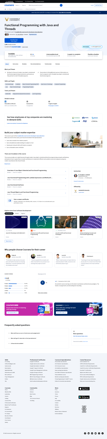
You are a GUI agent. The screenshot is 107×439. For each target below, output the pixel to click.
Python (6, 379)
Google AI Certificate (34, 361)
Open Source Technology (46, 84)
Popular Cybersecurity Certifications (88, 379)
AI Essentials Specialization (61, 361)
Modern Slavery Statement (61, 411)
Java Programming (36, 94)
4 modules (11, 54)
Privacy (56, 396)
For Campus (7, 413)
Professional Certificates (10, 403)
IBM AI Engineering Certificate (36, 374)
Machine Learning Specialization (62, 377)
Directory (57, 407)
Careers (6, 396)
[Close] (100, 12)
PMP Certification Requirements (87, 377)
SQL (6, 381)
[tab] (9, 213)
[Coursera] (9, 5)
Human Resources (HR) (10, 372)
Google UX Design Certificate (36, 372)
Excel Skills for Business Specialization (63, 372)
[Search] (61, 5)
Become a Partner (9, 416)
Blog (31, 396)
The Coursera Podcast (35, 398)
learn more (85, 341)
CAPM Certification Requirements (87, 364)
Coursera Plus (8, 400)
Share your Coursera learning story (87, 381)
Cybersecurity (8, 366)
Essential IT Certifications (85, 370)
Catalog (6, 398)
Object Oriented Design (15, 87)
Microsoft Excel (8, 374)
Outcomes (15, 64)
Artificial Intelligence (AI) (10, 364)
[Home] (5, 9)
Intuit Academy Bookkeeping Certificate (38, 381)
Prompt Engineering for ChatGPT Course (64, 379)
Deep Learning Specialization (61, 370)
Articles (56, 405)
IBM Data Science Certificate (36, 379)
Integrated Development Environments (21, 94)
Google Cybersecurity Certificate (37, 364)
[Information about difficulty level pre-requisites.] (59, 56)
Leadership (7, 394)
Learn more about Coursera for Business (17, 123)
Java (7, 87)
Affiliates (57, 409)
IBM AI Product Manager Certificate (37, 377)
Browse (10, 9)
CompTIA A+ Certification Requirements (88, 366)
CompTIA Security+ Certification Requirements (90, 368)
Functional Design (9, 84)
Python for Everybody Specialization (63, 381)
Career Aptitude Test (84, 361)
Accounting (7, 361)
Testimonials (48, 64)
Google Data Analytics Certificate (37, 366)
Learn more (25, 47)
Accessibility (57, 400)
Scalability (18, 84)
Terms (56, 394)
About (7, 64)
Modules (24, 64)
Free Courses (8, 420)
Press (56, 390)
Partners (32, 392)
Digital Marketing (8, 370)
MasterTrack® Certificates (10, 405)
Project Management (9, 377)
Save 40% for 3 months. (65, 12)
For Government (8, 411)
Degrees (7, 407)
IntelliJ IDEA (8, 94)
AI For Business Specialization (61, 364)
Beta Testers (33, 394)
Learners (32, 390)
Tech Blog (32, 400)
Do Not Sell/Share (59, 413)
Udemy (6, 422)
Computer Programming (60, 84)
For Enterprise (8, 409)
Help (56, 398)
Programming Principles (28, 87)
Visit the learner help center (80, 336)
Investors (57, 392)
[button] (23, 5)
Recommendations (36, 64)
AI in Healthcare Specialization (61, 368)
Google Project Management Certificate (38, 370)
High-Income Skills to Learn (86, 372)
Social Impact (8, 418)
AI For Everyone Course (60, 366)
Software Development (30, 9)
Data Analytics (8, 368)
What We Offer (8, 392)
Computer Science (19, 9)
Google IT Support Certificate (36, 368)
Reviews (58, 64)
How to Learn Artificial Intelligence (87, 374)
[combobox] (42, 5)
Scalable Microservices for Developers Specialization (30, 136)
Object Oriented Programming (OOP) (31, 84)
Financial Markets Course (60, 374)
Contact (56, 403)
